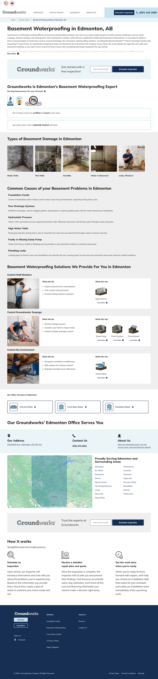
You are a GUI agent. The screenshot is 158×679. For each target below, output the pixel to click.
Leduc (97, 490)
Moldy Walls (12, 175)
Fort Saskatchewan (103, 486)
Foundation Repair (53, 621)
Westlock (127, 474)
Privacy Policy (114, 673)
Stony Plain (100, 498)
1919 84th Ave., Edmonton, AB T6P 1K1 (24, 444)
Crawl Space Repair (53, 634)
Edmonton (99, 466)
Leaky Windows (126, 175)
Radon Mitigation (52, 647)
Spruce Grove (101, 482)
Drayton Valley (129, 482)
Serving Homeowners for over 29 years (25, 91)
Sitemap (141, 673)
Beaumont (99, 474)
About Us (90, 12)
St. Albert (99, 470)
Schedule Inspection (124, 12)
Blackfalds (127, 486)
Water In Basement (99, 175)
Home (13, 20)
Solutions (38, 12)
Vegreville (127, 478)
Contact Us (83, 628)
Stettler (126, 490)
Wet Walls (39, 175)
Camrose (127, 470)
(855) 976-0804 (79, 446)
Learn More (101, 303)
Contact (20, 619)
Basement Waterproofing (55, 628)
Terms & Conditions (128, 673)
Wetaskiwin (128, 466)
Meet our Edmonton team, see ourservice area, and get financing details (134, 445)
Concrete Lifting (52, 641)
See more (12, 53)
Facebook (21, 640)
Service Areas (56, 12)
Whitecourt (128, 494)
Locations (21, 625)
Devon (98, 478)
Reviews (82, 621)
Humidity (67, 175)
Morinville (99, 494)
